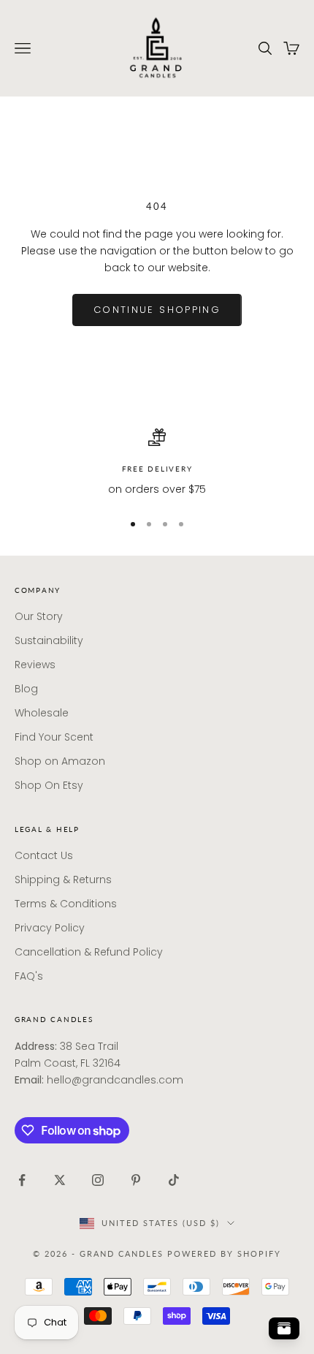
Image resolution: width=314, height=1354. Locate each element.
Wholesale (42, 713)
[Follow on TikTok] (173, 1180)
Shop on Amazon (60, 761)
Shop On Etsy (49, 785)
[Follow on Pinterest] (136, 1180)
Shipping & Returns (63, 879)
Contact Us (44, 855)
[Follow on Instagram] (98, 1180)
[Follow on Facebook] (22, 1180)
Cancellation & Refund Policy (89, 952)
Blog (26, 688)
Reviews (35, 664)
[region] (157, 463)
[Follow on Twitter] (60, 1180)
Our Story (39, 616)
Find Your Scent (54, 737)
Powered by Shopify (224, 1253)
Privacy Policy (50, 927)
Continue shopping (157, 310)
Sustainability (49, 640)
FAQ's (29, 976)
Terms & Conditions (66, 903)
